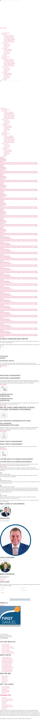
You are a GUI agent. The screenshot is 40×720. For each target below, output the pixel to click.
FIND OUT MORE (3, 365)
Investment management (9, 36)
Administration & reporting (9, 41)
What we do (4, 34)
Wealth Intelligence (8, 49)
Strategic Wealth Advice (7, 657)
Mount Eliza (6, 46)
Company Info (5, 695)
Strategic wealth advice (8, 35)
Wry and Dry (6, 51)
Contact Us (4, 55)
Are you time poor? (6, 645)
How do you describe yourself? (8, 647)
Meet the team (7, 45)
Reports (5, 54)
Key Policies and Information (7, 700)
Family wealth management (9, 39)
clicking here (2, 716)
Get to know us (5, 43)
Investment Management (7, 658)
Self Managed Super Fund (7, 661)
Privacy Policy (5, 701)
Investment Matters (8, 50)
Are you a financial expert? (7, 646)
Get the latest (4, 48)
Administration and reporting (7, 660)
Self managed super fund (9, 38)
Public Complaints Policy (7, 698)
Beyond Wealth (7, 53)
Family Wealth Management (7, 662)
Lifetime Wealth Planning (9, 40)
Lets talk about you (6, 33)
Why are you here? (5, 644)
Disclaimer (4, 702)
